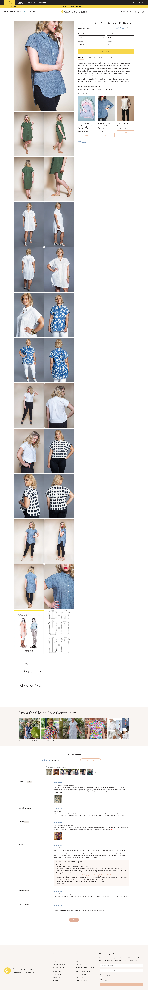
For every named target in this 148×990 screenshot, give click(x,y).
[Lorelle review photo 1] (58, 836)
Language (81, 41)
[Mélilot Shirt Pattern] (125, 108)
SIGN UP (121, 985)
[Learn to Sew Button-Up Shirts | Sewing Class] (86, 108)
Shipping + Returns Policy (85, 968)
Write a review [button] (90, 760)
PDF (81, 37)
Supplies (91, 57)
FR (142, 2)
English (82, 45)
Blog (54, 961)
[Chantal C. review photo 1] (58, 799)
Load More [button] (74, 920)
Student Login (58, 971)
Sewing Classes (58, 968)
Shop (54, 958)
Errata (78, 964)
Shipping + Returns (33, 671)
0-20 (109, 37)
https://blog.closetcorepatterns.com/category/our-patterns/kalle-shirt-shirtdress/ (85, 875)
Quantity (109, 41)
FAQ (25, 663)
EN (139, 2)
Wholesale (57, 977)
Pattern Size (110, 34)
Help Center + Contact (84, 958)
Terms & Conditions (83, 971)
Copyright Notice (82, 974)
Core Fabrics (57, 974)
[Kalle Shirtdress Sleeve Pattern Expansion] (106, 108)
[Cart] (143, 11)
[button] (6, 11)
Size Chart (79, 961)
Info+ (111, 57)
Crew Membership (59, 964)
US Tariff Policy (81, 981)
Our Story (56, 981)
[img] (58, 782)
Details (81, 57)
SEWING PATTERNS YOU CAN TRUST (74, 6)
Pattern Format (83, 34)
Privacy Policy (81, 977)
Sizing (101, 57)
